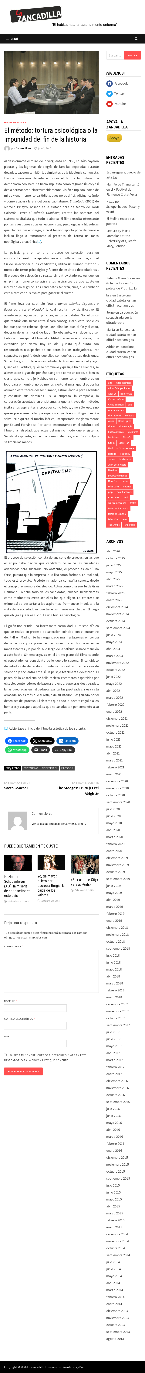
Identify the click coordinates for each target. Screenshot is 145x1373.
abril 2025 (113, 579)
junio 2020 (113, 816)
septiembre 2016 (118, 1102)
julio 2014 (113, 1262)
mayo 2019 (114, 892)
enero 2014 (114, 1304)
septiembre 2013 (118, 1331)
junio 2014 (113, 1269)
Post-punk (113, 497)
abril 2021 (113, 753)
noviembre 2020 (117, 788)
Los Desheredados (117, 475)
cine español (50, 768)
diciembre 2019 (117, 858)
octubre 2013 (115, 1325)
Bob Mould (126, 393)
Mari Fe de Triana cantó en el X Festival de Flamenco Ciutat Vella (123, 189)
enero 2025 (114, 600)
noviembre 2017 (117, 1011)
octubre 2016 (115, 1095)
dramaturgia (125, 426)
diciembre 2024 (117, 607)
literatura (112, 470)
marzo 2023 (114, 656)
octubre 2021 (115, 732)
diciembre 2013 (117, 1311)
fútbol (111, 442)
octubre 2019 (115, 872)
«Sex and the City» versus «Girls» (84, 882)
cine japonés (114, 415)
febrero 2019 (115, 913)
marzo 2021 (114, 760)
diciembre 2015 (117, 1157)
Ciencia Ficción (116, 404)
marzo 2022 (114, 697)
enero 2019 (114, 920)
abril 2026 (113, 551)
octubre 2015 (115, 1171)
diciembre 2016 (117, 1081)
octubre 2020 (115, 795)
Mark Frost (113, 481)
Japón (111, 459)
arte (110, 382)
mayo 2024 (114, 642)
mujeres (127, 486)
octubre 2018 (115, 941)
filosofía (67, 768)
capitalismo (30, 768)
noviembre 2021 (117, 725)
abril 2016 (113, 1129)
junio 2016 (113, 1115)
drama (111, 426)
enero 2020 (114, 851)
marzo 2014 (114, 1290)
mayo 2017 (114, 1046)
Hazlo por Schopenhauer (121, 448)
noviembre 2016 (117, 1088)
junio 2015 (113, 1192)
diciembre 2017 (117, 1004)
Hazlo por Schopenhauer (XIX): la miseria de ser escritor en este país (17, 886)
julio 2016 (113, 1108)
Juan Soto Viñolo (117, 464)
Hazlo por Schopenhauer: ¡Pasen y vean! (123, 206)
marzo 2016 (114, 1136)
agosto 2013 (115, 1338)
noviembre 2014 (117, 1241)
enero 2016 (114, 1150)
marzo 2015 (114, 1213)
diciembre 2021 (117, 718)
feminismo (113, 437)
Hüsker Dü (125, 453)
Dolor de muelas (15, 122)
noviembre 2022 (117, 663)
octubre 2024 (115, 621)
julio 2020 (113, 809)
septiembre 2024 (118, 628)
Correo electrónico (20, 1018)
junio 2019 (113, 886)
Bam (82, 1367)
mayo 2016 (114, 1122)
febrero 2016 (115, 1143)
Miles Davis (113, 486)
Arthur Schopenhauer (119, 388)
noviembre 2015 (117, 1164)
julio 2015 (113, 1185)
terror (124, 519)
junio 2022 (113, 676)
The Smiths (114, 524)
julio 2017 (113, 1032)
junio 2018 (113, 962)
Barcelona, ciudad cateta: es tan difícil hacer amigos (121, 300)
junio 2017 (113, 1039)
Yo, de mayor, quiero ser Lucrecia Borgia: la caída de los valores (51, 885)
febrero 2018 (115, 990)
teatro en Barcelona (118, 508)
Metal (125, 481)
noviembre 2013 (117, 1318)
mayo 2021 (114, 746)
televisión (113, 519)
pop (110, 492)
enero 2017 (114, 1074)
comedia (129, 415)
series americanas (117, 503)
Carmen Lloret (24, 148)
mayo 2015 (114, 1199)
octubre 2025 (115, 558)
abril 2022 (113, 690)
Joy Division (125, 459)
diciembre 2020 (117, 781)
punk (125, 497)
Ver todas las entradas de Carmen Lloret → (59, 823)
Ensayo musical (116, 432)
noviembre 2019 (117, 865)
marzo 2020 (114, 837)
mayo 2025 (114, 572)
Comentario (13, 946)
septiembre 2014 (118, 1255)
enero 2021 (114, 774)
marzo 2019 (114, 906)
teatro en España (117, 513)
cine (130, 404)
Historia (112, 453)
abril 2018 (113, 976)
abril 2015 (113, 1206)
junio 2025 (113, 565)
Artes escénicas (123, 382)
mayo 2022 (114, 683)
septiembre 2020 (118, 802)
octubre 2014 (115, 1248)
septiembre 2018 (118, 948)
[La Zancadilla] (64, 16)
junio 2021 (113, 739)
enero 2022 (114, 711)
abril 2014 (113, 1283)
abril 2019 (113, 899)
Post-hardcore (124, 492)
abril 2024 (113, 649)
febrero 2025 (115, 593)
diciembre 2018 (117, 927)
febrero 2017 (115, 1067)
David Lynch (124, 421)
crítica (111, 421)
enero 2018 (114, 997)
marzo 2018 (114, 983)
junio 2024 (113, 635)
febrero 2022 (115, 704)
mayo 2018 (114, 969)
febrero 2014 (115, 1297)
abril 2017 (113, 1053)
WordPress (70, 1367)
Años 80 (112, 393)
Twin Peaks (129, 524)
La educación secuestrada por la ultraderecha (122, 317)
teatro (133, 503)
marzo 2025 (114, 586)
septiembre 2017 (118, 1025)
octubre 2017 (115, 1018)
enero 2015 (114, 1227)
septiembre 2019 (118, 879)
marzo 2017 (114, 1060)
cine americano (116, 410)
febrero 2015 (115, 1220)
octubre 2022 (115, 669)
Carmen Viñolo (116, 399)
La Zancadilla (35, 1367)
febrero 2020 (115, 844)
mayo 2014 (114, 1276)
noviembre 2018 (117, 934)
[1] (39, 241)
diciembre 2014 (117, 1234)
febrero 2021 (115, 767)
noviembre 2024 (117, 614)
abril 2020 (113, 830)
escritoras (133, 432)
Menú (14, 39)
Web (7, 1036)
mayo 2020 (114, 823)
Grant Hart (124, 442)
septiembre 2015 (118, 1178)
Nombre (10, 1001)
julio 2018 (113, 955)
